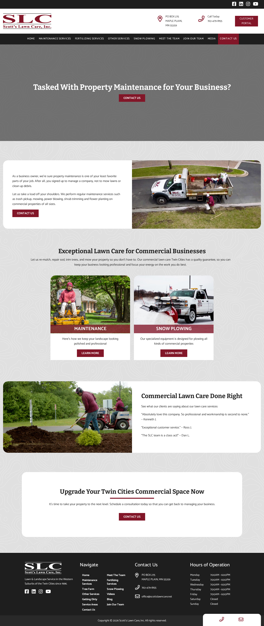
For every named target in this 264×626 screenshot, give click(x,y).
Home (31, 39)
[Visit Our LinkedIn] (240, 5)
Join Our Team (193, 39)
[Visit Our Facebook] (233, 5)
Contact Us (228, 39)
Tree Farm (88, 589)
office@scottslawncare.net (157, 596)
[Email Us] (241, 620)
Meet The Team (169, 39)
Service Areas (90, 604)
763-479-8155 (215, 21)
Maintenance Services (55, 39)
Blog (109, 599)
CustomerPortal (246, 20)
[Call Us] (221, 620)
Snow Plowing (144, 39)
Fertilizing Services (89, 39)
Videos (111, 594)
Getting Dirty (89, 599)
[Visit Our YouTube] (254, 5)
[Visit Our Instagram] (247, 5)
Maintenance (90, 329)
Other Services (119, 39)
